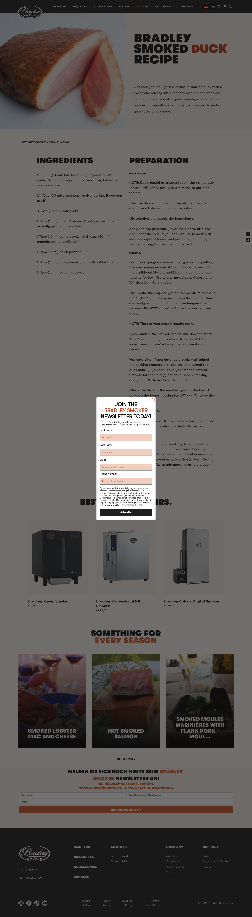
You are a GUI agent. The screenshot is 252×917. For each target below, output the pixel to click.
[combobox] (104, 481)
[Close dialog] (153, 399)
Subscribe (126, 512)
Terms (139, 505)
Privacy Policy (127, 505)
